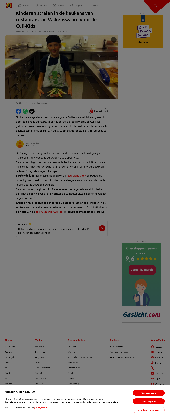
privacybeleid (40, 407)
